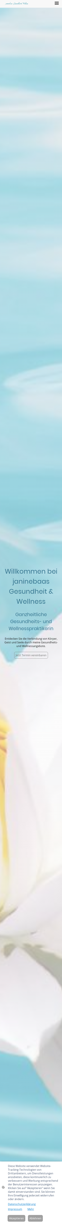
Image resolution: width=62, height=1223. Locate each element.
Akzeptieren (16, 1218)
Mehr (30, 1209)
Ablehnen (35, 1218)
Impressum (15, 1209)
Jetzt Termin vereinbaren (31, 655)
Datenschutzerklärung (22, 1204)
